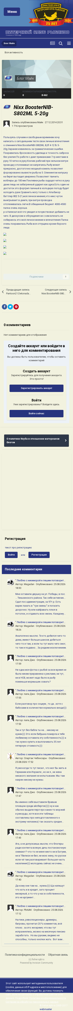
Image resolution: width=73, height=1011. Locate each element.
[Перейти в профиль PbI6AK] (10, 908)
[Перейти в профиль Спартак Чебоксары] (10, 756)
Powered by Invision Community (36, 963)
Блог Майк (25, 78)
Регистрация (39, 554)
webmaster (46, 1009)
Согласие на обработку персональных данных (32, 1001)
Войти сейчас (36, 413)
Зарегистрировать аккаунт (36, 388)
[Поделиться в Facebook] (4, 306)
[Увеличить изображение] (4, 234)
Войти (11, 554)
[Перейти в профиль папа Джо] (10, 658)
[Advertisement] (36, 491)
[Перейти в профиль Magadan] (10, 582)
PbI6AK (28, 909)
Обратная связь (58, 954)
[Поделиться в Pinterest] (16, 306)
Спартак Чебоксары (35, 758)
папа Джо (29, 660)
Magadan (29, 584)
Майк (40, 122)
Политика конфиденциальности (25, 954)
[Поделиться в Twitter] (10, 306)
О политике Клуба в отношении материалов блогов (33, 440)
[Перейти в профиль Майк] (6, 124)
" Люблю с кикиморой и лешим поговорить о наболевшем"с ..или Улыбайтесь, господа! (40, 580)
